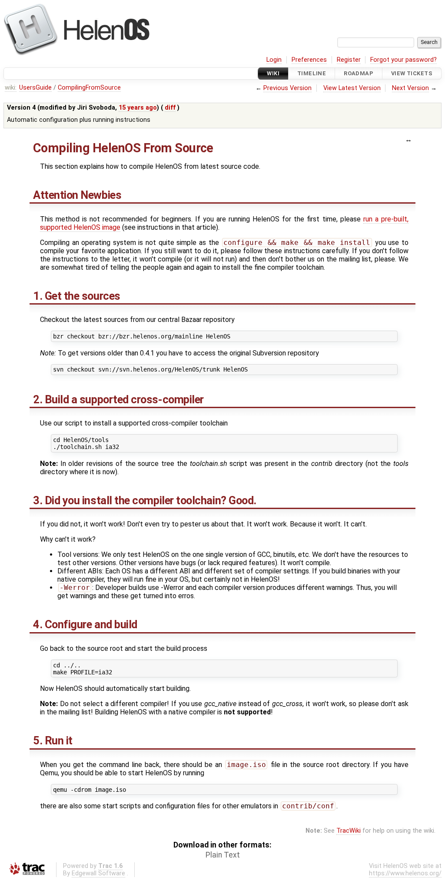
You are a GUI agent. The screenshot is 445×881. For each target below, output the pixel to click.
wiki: (11, 87)
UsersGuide (35, 87)
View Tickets (411, 73)
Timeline (311, 73)
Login (274, 60)
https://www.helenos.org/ (405, 873)
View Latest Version (352, 88)
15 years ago (138, 107)
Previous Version (287, 88)
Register (349, 60)
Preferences (309, 60)
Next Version (410, 88)
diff (170, 107)
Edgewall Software (98, 873)
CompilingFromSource (89, 87)
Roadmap (358, 73)
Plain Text (223, 855)
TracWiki (348, 830)
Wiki (273, 73)
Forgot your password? (403, 60)
